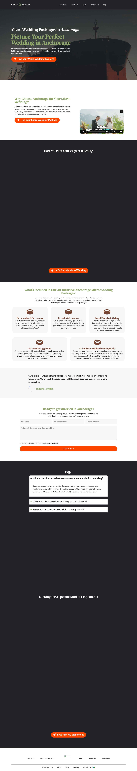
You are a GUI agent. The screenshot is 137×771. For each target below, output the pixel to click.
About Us (74, 5)
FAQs (84, 5)
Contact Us (94, 5)
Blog (104, 5)
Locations (63, 5)
